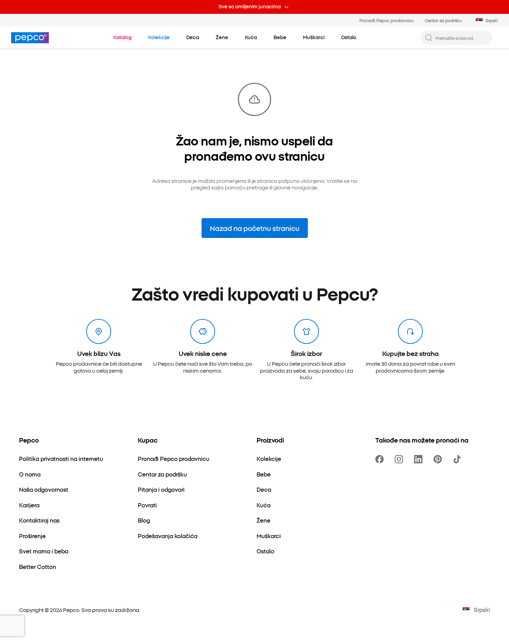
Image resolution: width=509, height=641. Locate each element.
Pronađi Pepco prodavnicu (386, 20)
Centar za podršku (443, 20)
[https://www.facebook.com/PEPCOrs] (380, 459)
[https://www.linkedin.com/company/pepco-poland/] (419, 459)
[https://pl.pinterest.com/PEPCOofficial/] (439, 459)
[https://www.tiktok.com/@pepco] (458, 459)
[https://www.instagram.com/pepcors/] (400, 459)
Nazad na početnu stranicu (255, 228)
